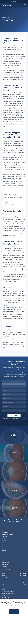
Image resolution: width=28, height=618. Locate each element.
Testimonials (4, 558)
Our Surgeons (5, 554)
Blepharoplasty (5, 542)
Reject (14, 615)
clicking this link (6, 347)
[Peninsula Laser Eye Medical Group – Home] (9, 5)
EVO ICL (3, 538)
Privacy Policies (14, 605)
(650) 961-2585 (15, 1)
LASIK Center (4, 536)
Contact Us (4, 560)
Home (3, 17)
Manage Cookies (14, 607)
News (3, 556)
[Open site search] (10, 1)
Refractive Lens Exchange (7, 534)
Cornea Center (5, 540)
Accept (14, 611)
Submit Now (14, 415)
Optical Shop (4, 566)
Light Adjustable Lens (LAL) (7, 544)
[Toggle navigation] (25, 4)
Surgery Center (5, 564)
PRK (2, 546)
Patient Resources (5, 562)
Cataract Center (5, 532)
